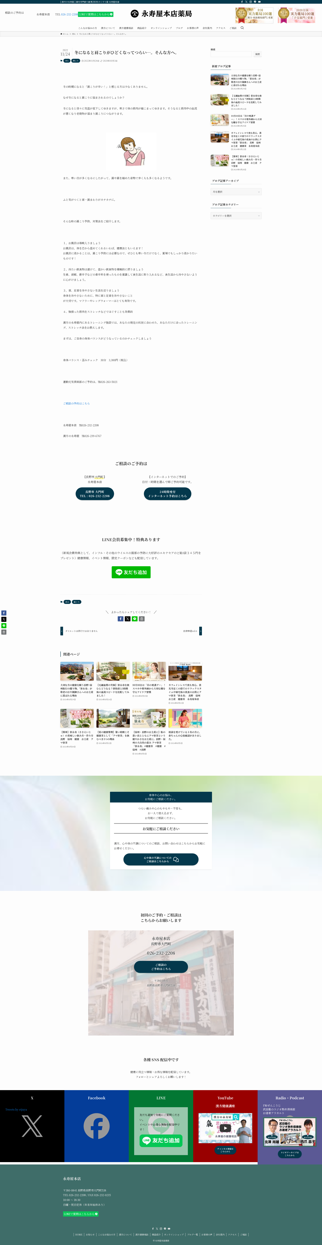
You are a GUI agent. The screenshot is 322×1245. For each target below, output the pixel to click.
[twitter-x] (246, 2)
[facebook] (242, 2)
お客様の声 (206, 1234)
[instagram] (251, 2)
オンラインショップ (174, 1234)
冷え (67, 60)
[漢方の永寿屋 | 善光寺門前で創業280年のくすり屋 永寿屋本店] (161, 13)
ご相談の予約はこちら (76, 403)
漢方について (125, 1234)
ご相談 (243, 1234)
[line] (255, 2)
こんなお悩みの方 (106, 1234)
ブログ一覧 (192, 1234)
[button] (120, 618)
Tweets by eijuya (16, 1109)
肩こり (75, 60)
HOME (78, 1234)
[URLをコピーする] (142, 618)
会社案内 (220, 1234)
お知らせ (90, 1234)
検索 (213, 49)
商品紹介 (156, 1234)
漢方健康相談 (141, 1234)
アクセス (232, 1234)
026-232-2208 (69, 14)
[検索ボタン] (242, 28)
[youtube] (259, 2)
